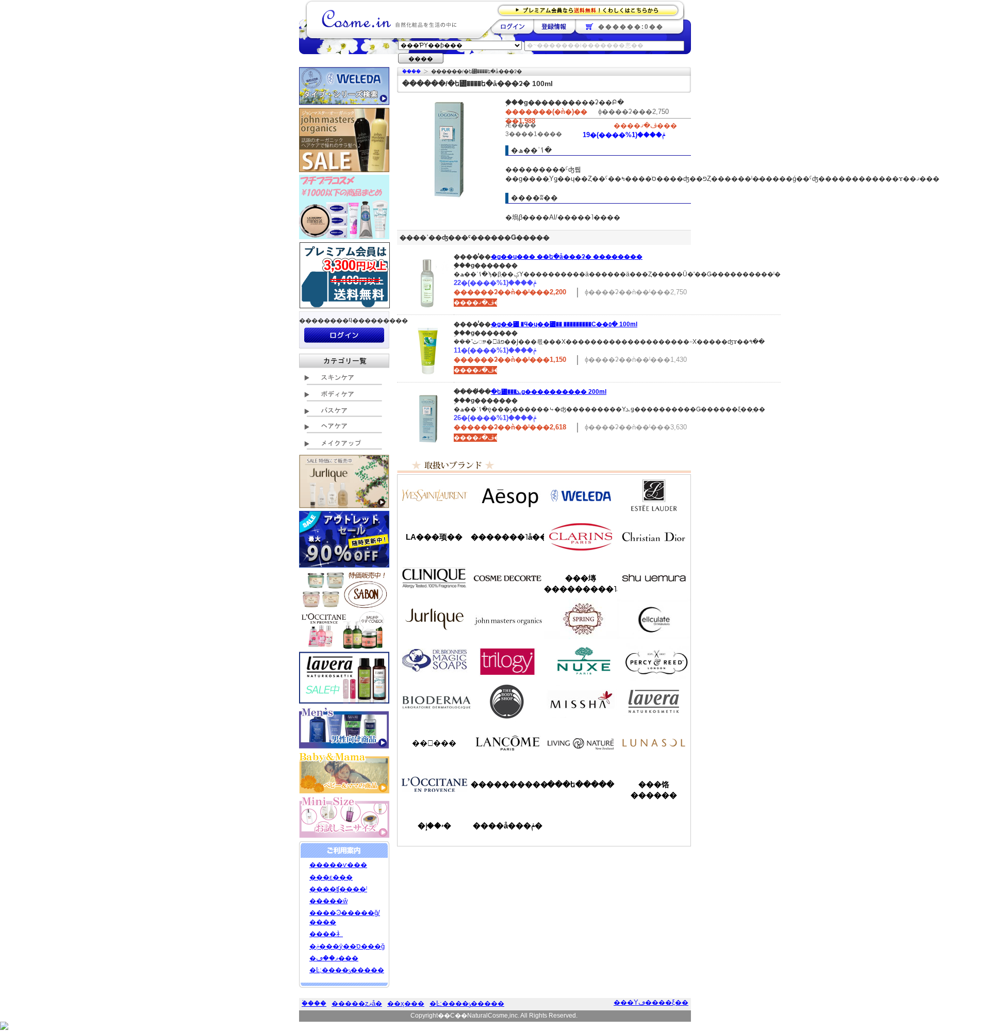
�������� (512, 26)
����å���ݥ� (507, 825)
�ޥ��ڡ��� (333, 958)
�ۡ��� (411, 71)
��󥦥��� (434, 743)
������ (580, 536)
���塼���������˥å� (580, 583)
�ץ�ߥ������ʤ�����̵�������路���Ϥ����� (591, 9)
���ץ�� (580, 619)
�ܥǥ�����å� (507, 701)
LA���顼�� (434, 537)
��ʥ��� (653, 742)
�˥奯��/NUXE (580, 660)
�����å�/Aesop (507, 495)
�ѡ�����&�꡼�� (653, 660)
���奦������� (653, 577)
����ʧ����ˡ (338, 889)
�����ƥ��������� (653, 495)
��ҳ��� (405, 1003)
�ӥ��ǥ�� (434, 701)
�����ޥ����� (507, 619)
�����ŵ (328, 901)
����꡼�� (434, 619)
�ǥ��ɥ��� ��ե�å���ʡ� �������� (566, 256)
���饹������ (654, 790)
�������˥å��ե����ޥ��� (507, 537)
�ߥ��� (580, 701)
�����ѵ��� (338, 865)
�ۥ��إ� (434, 825)
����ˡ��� (434, 577)
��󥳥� (507, 742)
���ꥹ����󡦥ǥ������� (653, 536)
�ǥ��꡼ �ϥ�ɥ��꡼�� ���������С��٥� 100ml (564, 324)
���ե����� (580, 784)
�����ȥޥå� (357, 1003)
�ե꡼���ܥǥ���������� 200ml (548, 391)
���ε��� (331, 877)
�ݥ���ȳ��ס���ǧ (347, 946)
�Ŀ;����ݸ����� (346, 970)
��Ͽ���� (554, 26)
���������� (434, 784)
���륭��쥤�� (653, 619)
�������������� (434, 495)
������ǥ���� (507, 577)
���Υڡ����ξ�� (651, 1002)
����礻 (326, 934)
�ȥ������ (507, 660)
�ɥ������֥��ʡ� (434, 660)
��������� (653, 701)
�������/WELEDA (580, 495)
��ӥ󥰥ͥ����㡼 (580, 742)
